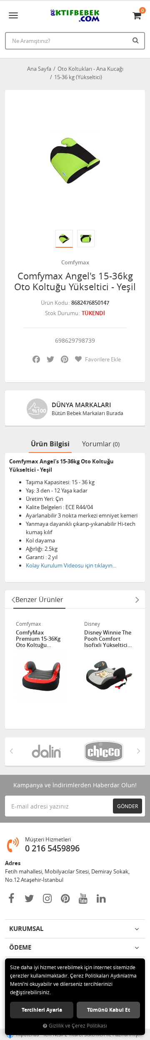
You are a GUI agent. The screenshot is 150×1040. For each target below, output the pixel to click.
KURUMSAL (26, 928)
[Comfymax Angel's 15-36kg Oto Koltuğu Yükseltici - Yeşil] (75, 160)
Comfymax (75, 262)
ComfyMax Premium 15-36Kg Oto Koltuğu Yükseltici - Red (38, 638)
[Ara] (136, 40)
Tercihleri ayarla (42, 1009)
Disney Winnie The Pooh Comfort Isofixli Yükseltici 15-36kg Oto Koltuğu (107, 638)
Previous (13, 599)
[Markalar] (46, 751)
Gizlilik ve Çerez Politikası (78, 1026)
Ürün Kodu (54, 302)
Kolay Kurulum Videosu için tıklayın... (71, 565)
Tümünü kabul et (108, 1009)
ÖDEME (20, 947)
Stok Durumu (61, 313)
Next (137, 599)
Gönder (127, 806)
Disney (92, 623)
